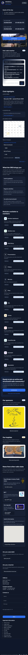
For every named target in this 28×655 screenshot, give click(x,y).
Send (14, 616)
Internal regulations (8, 625)
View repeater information (8, 513)
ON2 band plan (7, 635)
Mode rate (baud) (8, 144)
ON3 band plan (7, 633)
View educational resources (10, 571)
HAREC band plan (8, 636)
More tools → (22, 161)
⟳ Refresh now (21, 83)
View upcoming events (14, 460)
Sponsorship (6, 628)
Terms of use (6, 622)
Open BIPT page (8, 499)
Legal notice (6, 624)
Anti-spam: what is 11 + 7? (8, 609)
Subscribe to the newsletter (14, 41)
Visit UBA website (8, 487)
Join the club (14, 38)
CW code (6, 632)
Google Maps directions (10, 544)
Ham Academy (8, 4)
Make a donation (7, 627)
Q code (5, 630)
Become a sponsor (14, 430)
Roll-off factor (7, 151)
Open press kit (7, 558)
